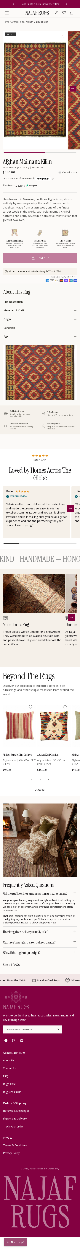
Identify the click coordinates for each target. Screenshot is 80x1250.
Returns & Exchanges (16, 1110)
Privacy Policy (11, 1153)
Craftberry (53, 1168)
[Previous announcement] (13, 4)
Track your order (13, 1126)
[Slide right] (48, 779)
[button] (6, 12)
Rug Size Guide (12, 1092)
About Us (9, 1060)
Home (6, 21)
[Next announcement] (67, 4)
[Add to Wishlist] (62, 36)
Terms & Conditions (15, 1145)
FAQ (5, 1076)
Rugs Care (9, 1084)
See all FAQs (11, 965)
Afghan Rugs (17, 21)
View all (40, 790)
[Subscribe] (58, 1029)
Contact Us (10, 1068)
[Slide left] (32, 779)
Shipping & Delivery (15, 1118)
